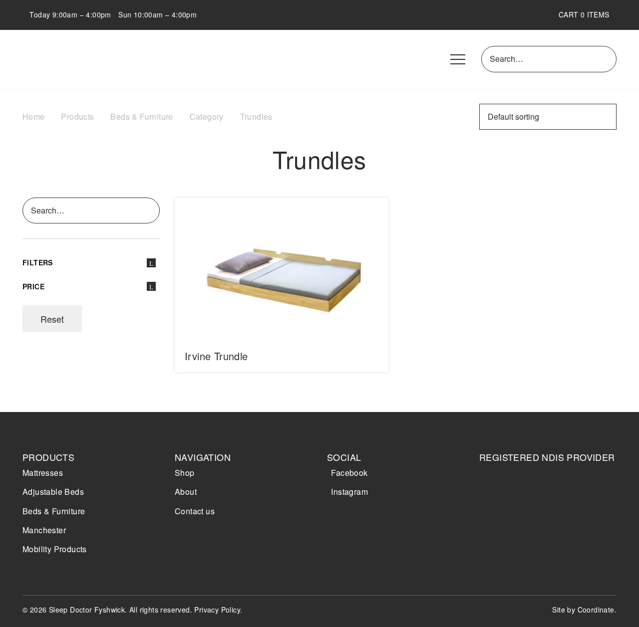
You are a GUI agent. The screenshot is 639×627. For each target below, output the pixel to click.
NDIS (508, 496)
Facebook (349, 472)
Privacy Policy (217, 610)
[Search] (607, 58)
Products (77, 116)
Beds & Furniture (141, 116)
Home (33, 116)
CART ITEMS (588, 14)
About (186, 491)
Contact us (195, 511)
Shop (185, 472)
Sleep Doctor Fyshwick (79, 59)
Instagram (349, 491)
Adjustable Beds (53, 491)
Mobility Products (54, 549)
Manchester (44, 530)
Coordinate (596, 610)
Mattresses (42, 472)
